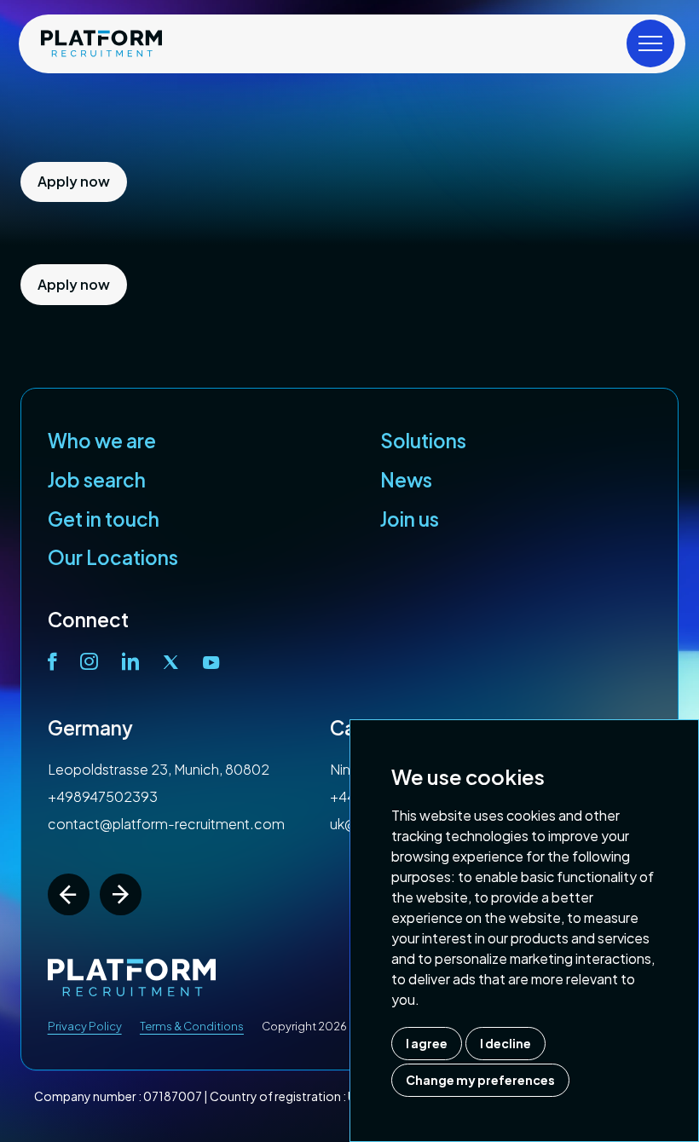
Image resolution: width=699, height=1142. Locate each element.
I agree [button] (427, 1043)
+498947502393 (103, 796)
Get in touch (103, 519)
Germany (90, 728)
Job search (97, 480)
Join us (409, 519)
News (406, 480)
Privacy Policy (85, 1026)
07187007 (172, 1096)
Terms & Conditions (192, 1026)
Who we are (102, 441)
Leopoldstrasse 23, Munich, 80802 (158, 769)
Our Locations (113, 557)
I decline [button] (505, 1043)
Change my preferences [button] (480, 1079)
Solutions (423, 441)
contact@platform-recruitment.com (166, 824)
